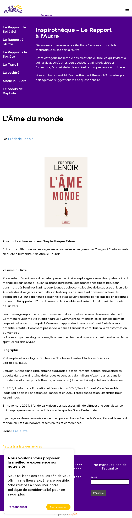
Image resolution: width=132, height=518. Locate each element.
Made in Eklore (15, 81)
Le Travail (10, 65)
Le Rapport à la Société (15, 54)
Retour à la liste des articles (22, 446)
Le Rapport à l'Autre (13, 42)
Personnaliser (17, 507)
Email (94, 477)
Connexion (46, 15)
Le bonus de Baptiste (13, 91)
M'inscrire (98, 493)
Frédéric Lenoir (20, 139)
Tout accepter (58, 507)
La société (11, 73)
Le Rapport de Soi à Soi (14, 29)
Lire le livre (20, 431)
